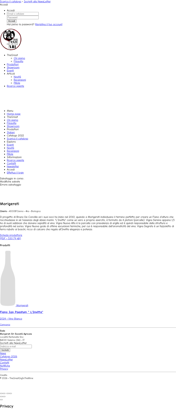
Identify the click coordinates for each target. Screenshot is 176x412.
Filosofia (18, 61)
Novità (17, 76)
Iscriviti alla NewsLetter (37, 1)
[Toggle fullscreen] (7, 393)
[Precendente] (1, 396)
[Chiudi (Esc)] (1, 393)
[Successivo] (4, 396)
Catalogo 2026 (8, 356)
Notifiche (5, 365)
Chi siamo (19, 58)
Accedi (11, 21)
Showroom (13, 67)
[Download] (4, 393)
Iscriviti (5, 350)
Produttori (13, 64)
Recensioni (20, 79)
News (3, 353)
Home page (13, 113)
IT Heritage (14, 375)
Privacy (4, 368)
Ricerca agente (15, 86)
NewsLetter (6, 359)
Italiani (11, 132)
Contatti (11, 163)
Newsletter (13, 166)
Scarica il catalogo (10, 1)
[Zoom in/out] (10, 393)
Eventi (10, 70)
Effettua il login (15, 172)
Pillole (17, 83)
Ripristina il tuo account (48, 24)
